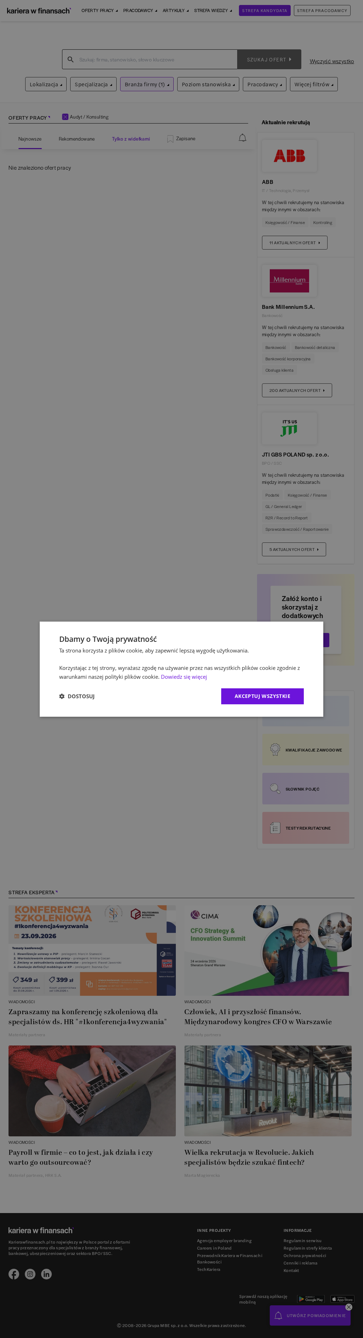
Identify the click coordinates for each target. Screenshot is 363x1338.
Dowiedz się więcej (184, 676)
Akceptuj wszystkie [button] (262, 696)
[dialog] (181, 668)
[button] (77, 696)
